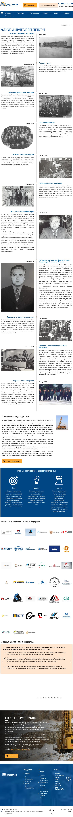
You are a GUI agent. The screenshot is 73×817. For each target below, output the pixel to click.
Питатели (28, 781)
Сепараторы (29, 779)
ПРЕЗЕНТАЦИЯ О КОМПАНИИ (20, 749)
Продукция (30, 5)
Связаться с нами (49, 5)
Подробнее (13, 756)
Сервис (45, 13)
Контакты (8, 16)
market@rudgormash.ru (66, 6)
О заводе (8, 13)
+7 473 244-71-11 (65, 4)
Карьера (66, 13)
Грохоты (27, 777)
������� (64, 25)
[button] (37, 697)
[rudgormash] (9, 776)
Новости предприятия (13, 461)
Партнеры (43, 788)
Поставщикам (34, 13)
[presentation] (2, 661)
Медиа (56, 13)
